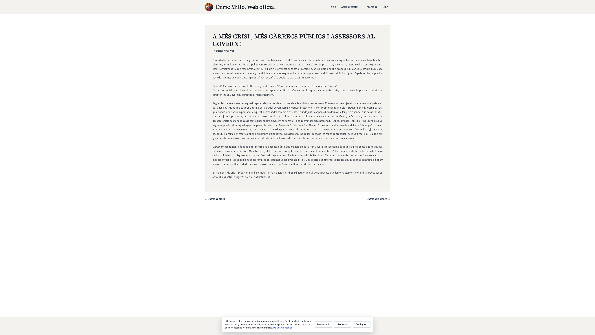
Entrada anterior (215, 199)
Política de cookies (282, 327)
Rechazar (343, 324)
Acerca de (372, 7)
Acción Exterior (349, 7)
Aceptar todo (323, 324)
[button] (359, 7)
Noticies (218, 51)
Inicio (333, 7)
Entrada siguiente (378, 199)
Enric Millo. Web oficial (246, 7)
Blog (385, 7)
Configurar (361, 324)
